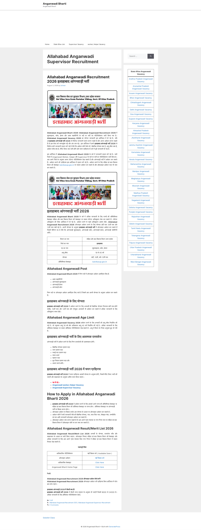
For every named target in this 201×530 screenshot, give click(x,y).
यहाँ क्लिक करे (99, 458)
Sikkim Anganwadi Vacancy (140, 224)
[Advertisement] (100, 25)
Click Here (99, 462)
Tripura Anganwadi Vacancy (141, 243)
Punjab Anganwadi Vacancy (141, 212)
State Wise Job (59, 44)
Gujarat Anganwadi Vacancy (141, 119)
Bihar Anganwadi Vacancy (141, 98)
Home (47, 44)
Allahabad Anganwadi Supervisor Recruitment (94, 502)
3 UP (51, 500)
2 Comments (54, 505)
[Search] (151, 56)
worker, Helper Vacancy (96, 44)
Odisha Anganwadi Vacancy (141, 207)
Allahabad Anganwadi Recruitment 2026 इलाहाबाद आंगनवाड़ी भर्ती (78, 79)
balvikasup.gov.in (67, 165)
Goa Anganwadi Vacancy (140, 114)
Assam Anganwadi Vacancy (141, 93)
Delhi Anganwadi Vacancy (141, 110)
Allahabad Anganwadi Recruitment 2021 (63, 502)
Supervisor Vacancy (76, 44)
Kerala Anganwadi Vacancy (140, 159)
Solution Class (49, 518)
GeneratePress (114, 527)
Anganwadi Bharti (54, 3)
